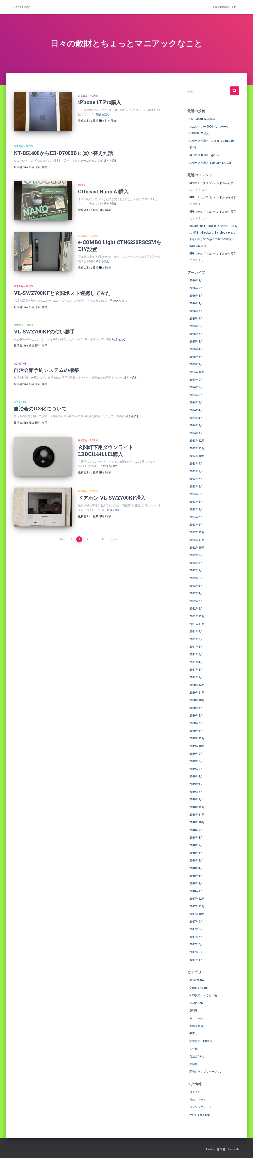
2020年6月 (196, 707)
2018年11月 (196, 814)
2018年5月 (196, 860)
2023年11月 (196, 448)
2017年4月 (196, 959)
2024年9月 (196, 379)
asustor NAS (197, 980)
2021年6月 (196, 646)
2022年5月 (196, 578)
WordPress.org (199, 1114)
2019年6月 (196, 769)
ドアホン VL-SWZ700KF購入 (112, 497)
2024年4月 (196, 410)
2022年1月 (196, 608)
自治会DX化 (20, 363)
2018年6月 (196, 852)
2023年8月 (196, 471)
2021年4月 (196, 662)
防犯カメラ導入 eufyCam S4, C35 (210, 162)
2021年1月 (196, 677)
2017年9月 (196, 921)
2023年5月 (196, 494)
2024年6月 (196, 395)
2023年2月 (196, 517)
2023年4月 (196, 501)
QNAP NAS (196, 1003)
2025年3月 (196, 349)
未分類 (193, 1048)
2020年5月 (196, 715)
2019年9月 (196, 753)
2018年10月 (196, 822)
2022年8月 (196, 562)
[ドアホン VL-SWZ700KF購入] (43, 507)
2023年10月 (196, 455)
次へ (113, 539)
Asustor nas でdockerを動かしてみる (213, 225)
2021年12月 (196, 616)
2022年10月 (196, 547)
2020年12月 (196, 684)
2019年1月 (196, 799)
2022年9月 (196, 555)
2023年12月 (196, 440)
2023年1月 (196, 524)
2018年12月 (196, 807)
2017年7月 (196, 936)
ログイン (194, 1092)
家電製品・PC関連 (88, 95)
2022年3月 (196, 593)
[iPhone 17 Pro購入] (43, 111)
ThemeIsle (232, 1149)
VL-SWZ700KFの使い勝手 (44, 331)
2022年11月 (196, 540)
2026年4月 (196, 295)
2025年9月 (196, 318)
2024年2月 (196, 425)
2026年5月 (196, 288)
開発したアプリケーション (206, 1071)
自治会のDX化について (40, 408)
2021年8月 (196, 639)
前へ (62, 539)
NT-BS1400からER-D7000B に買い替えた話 (63, 153)
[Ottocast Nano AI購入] (43, 200)
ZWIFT (193, 1010)
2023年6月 (196, 486)
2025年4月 (196, 341)
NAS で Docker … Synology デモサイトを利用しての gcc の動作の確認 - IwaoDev (214, 239)
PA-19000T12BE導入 (202, 118)
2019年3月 (196, 784)
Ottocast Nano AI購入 (103, 191)
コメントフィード (200, 1107)
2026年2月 (196, 310)
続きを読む (103, 114)
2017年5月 (196, 952)
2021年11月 (196, 624)
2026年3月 (196, 303)
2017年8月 (196, 929)
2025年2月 (196, 356)
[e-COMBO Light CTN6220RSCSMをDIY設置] (43, 251)
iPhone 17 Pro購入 (99, 102)
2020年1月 (196, 730)
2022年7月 (196, 570)
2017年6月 (196, 944)
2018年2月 (196, 883)
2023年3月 (196, 509)
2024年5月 (196, 402)
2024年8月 (196, 387)
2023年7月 (196, 478)
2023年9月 (196, 463)
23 (103, 539)
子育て (193, 1033)
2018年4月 (196, 868)
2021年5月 (196, 654)
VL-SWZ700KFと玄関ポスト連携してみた (62, 293)
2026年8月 (196, 280)
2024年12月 (196, 372)
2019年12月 (196, 738)
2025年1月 (196, 364)
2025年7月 (196, 333)
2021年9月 (196, 631)
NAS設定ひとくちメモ (203, 995)
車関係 (81, 185)
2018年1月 (196, 891)
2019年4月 (196, 776)
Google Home (198, 987)
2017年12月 (196, 898)
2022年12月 (196, 532)
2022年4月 (196, 585)
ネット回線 (196, 1018)
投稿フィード (197, 1099)
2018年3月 (196, 875)
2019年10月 (196, 746)
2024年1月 (196, 433)
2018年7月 (196, 845)
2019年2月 (196, 791)
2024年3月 (196, 417)
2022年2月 (196, 601)
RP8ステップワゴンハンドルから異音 (212, 183)
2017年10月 (196, 914)
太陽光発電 (196, 1025)
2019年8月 (196, 761)
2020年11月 (196, 692)
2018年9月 (196, 830)
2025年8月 (196, 326)
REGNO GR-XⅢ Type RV (204, 155)
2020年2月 (196, 723)
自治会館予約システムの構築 (46, 370)
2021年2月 (196, 669)
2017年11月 (196, 906)
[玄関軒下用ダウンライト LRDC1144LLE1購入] (43, 456)
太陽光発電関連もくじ (224, 7)
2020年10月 (196, 700)
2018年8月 (196, 837)
